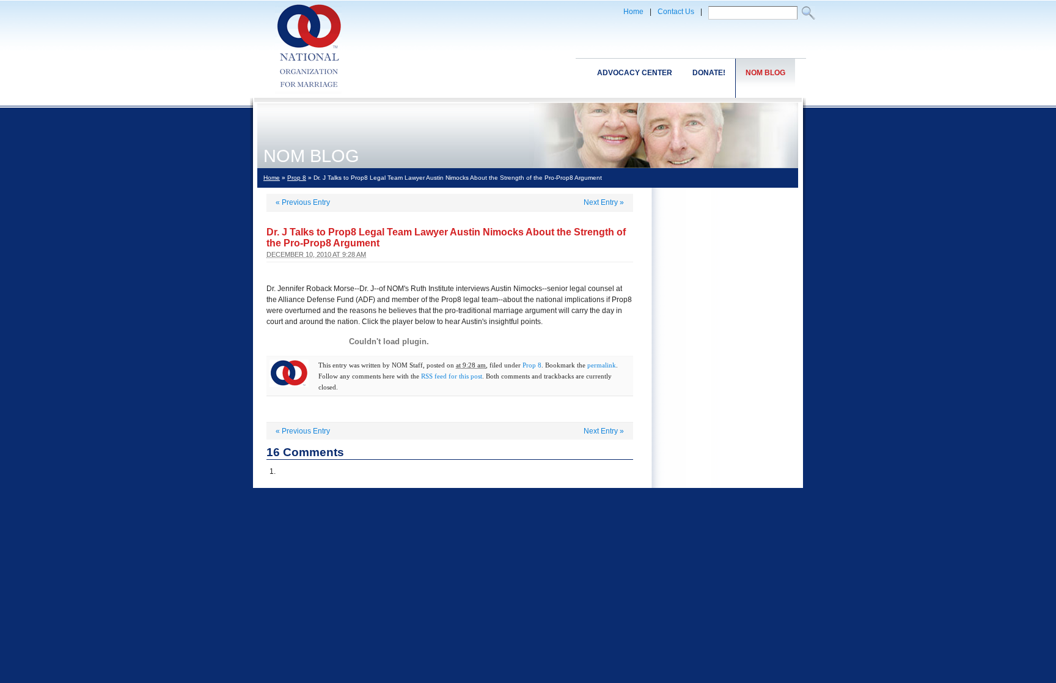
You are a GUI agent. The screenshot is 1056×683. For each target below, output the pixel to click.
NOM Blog (765, 72)
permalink (601, 365)
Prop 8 (296, 177)
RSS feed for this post (451, 376)
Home (633, 11)
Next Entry (604, 202)
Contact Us (676, 11)
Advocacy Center (634, 72)
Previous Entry (303, 202)
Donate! (708, 72)
